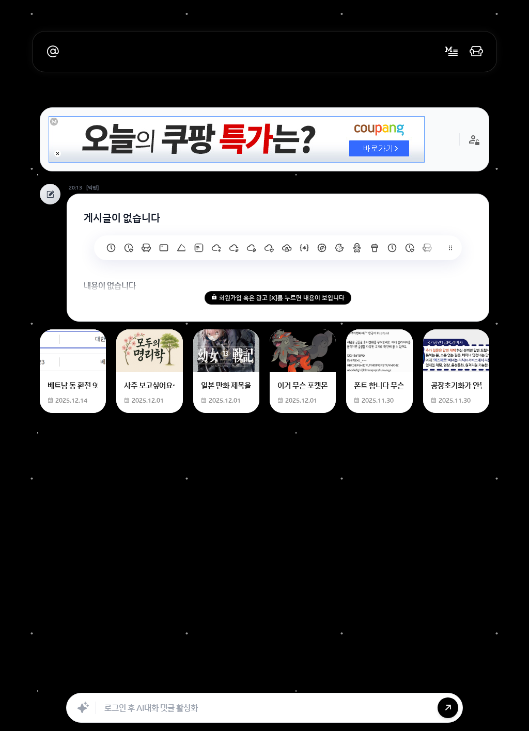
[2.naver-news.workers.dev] (339, 248)
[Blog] (300, 681)
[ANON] (254, 681)
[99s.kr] (181, 248)
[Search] (209, 681)
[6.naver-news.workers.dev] (269, 248)
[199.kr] (146, 248)
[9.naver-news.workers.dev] (216, 248)
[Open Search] (159, 681)
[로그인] (476, 51)
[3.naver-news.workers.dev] (322, 248)
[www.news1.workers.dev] (392, 248)
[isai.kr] (111, 248)
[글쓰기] (451, 51)
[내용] (57, 153)
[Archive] (345, 681)
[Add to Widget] (369, 681)
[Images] (277, 681)
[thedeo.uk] (199, 248)
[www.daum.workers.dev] (374, 248)
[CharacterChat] (323, 681)
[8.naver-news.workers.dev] (234, 248)
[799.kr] (164, 248)
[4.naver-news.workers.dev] (304, 248)
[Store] (232, 681)
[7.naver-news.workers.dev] (251, 248)
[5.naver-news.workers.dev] (286, 248)
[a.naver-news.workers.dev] (427, 248)
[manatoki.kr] (128, 248)
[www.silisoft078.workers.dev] (409, 248)
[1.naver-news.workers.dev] (357, 248)
